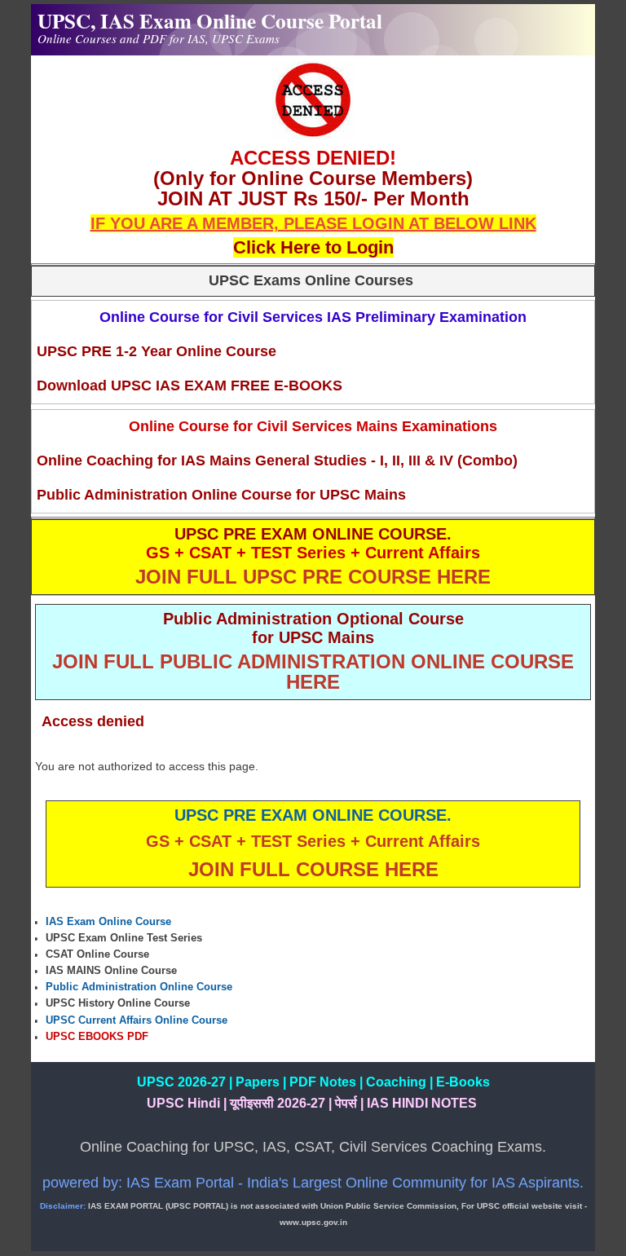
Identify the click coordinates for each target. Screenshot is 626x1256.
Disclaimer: (63, 1205)
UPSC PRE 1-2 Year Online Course (156, 351)
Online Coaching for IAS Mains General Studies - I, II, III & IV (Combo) (277, 460)
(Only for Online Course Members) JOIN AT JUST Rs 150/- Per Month (313, 188)
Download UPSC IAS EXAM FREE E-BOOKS (189, 385)
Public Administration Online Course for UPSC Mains (221, 495)
